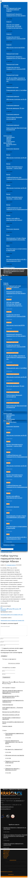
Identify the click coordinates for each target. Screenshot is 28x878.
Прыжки (8, 138)
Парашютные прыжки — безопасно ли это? (12, 769)
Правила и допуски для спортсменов (12, 762)
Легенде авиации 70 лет (15, 108)
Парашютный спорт (12, 53)
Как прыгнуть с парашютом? (14, 749)
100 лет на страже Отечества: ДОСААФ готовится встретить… (14, 26)
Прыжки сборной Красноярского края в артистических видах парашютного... (12, 692)
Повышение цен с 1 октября (16, 90)
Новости (6, 6)
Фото (8, 146)
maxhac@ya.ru (11, 874)
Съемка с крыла (7, 726)
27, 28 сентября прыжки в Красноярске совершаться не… (16, 79)
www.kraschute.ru (6, 809)
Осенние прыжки (12, 149)
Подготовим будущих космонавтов (14, 118)
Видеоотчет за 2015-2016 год (11, 712)
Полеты (8, 140)
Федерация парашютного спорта (13, 271)
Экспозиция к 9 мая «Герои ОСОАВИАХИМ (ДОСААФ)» (16, 239)
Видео (8, 155)
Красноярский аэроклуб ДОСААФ (13, 270)
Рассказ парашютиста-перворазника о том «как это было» (14, 742)
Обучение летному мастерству (14, 755)
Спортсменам (10, 141)
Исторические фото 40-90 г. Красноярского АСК (16, 260)
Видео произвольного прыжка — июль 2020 (14, 167)
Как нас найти (7, 272)
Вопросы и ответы (9, 267)
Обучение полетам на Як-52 (16, 99)
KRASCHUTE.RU (13, 860)
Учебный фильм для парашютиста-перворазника (16, 178)
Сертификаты (10, 137)
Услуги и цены (7, 135)
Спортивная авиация (12, 96)
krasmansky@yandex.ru (7, 806)
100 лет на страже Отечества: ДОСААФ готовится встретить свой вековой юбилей (15, 836)
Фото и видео (7, 143)
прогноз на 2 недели (14, 663)
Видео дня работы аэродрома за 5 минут (14, 219)
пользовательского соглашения (6, 871)
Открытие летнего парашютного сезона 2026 (15, 37)
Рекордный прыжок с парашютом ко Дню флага (15, 14)
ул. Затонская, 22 (18, 800)
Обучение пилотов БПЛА (15, 47)
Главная (5, 5)
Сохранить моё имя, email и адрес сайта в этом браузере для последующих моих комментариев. (12, 650)
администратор (11, 565)
